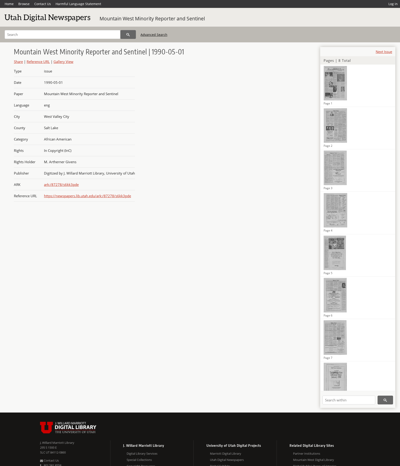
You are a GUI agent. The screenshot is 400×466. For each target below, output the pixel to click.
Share (18, 61)
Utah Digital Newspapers (227, 460)
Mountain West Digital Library (313, 460)
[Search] (128, 34)
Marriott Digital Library (225, 453)
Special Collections (139, 460)
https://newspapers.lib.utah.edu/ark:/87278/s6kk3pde (87, 196)
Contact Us (42, 4)
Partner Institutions (306, 453)
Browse (24, 4)
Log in (393, 4)
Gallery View (63, 61)
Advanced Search (154, 34)
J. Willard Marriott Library (57, 443)
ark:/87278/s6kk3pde (61, 184)
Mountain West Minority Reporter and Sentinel (152, 18)
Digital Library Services (142, 453)
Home (9, 4)
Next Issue (384, 51)
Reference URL (38, 61)
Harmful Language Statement (78, 4)
